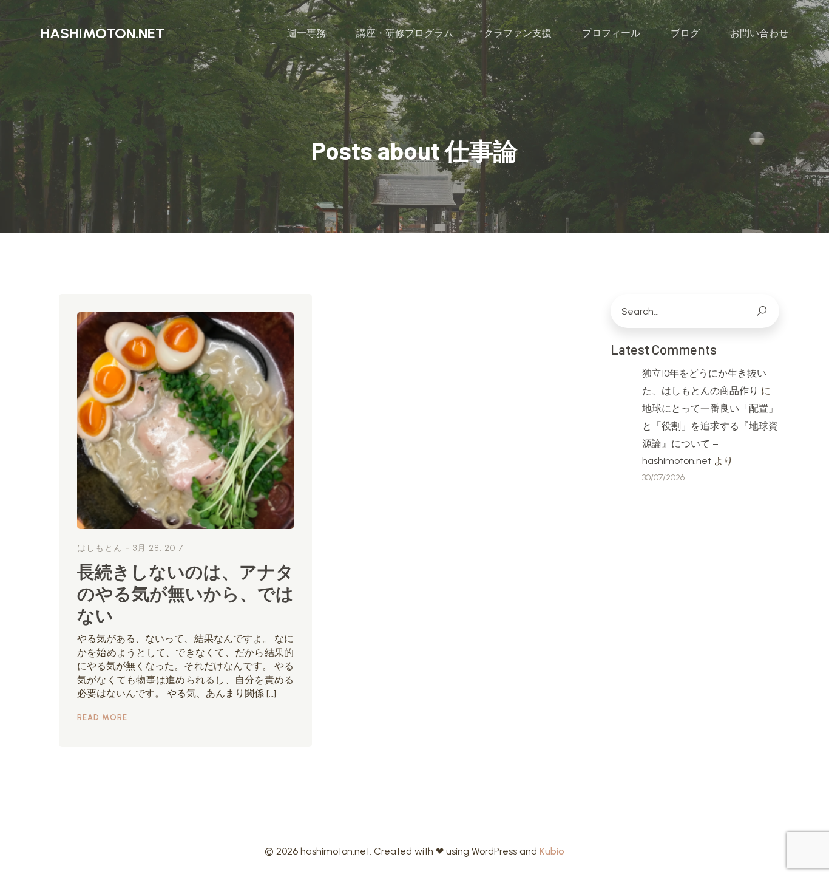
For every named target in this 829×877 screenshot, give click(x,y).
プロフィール (611, 33)
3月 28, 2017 (158, 548)
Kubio (552, 851)
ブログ (685, 33)
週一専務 (306, 33)
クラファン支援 (518, 33)
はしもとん (100, 548)
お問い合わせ (759, 33)
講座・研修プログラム (404, 33)
